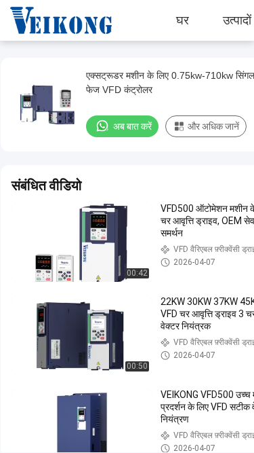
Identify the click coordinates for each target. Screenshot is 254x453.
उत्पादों (237, 20)
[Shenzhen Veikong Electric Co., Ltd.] (50, 20)
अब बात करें (132, 126)
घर (182, 20)
